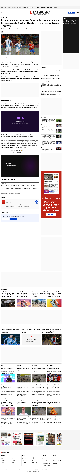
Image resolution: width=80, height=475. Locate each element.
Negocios (14, 7)
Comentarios (9, 57)
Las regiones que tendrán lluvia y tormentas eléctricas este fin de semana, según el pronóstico (38, 393)
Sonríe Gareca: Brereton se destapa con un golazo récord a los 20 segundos (18, 185)
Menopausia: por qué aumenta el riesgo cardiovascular (54, 423)
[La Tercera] (6, 445)
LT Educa (55, 7)
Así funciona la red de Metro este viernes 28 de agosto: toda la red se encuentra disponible (51, 331)
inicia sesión (6, 219)
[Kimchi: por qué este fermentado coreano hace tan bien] (54, 411)
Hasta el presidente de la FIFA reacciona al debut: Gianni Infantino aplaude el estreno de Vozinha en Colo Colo (48, 131)
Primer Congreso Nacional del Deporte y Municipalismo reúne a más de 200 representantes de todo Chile (54, 393)
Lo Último (37, 7)
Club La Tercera (43, 7)
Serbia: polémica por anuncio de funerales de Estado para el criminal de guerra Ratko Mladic (38, 418)
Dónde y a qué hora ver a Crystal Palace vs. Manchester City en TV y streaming (10, 331)
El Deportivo (24, 7)
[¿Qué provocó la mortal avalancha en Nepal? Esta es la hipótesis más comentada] (39, 303)
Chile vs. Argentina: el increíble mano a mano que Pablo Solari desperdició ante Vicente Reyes (19, 189)
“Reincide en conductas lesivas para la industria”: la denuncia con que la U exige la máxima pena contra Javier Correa (48, 125)
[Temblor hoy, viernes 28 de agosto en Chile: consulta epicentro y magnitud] (31, 339)
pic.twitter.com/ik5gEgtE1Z (16, 152)
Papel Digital (49, 7)
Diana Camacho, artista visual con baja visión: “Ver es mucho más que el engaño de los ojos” (54, 418)
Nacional (9, 7)
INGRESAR (77, 12)
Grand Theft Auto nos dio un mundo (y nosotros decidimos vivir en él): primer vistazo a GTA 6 (24, 294)
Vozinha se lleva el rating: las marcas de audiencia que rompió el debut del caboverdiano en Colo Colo (48, 120)
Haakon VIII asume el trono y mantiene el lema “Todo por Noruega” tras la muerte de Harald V (50, 75)
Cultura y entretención (22, 399)
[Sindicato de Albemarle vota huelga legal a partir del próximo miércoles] (24, 378)
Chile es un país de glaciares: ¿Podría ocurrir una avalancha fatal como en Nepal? (38, 369)
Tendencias (34, 365)
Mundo (28, 7)
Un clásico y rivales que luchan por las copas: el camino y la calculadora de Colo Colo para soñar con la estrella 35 (48, 148)
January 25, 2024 (26, 153)
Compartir (3, 57)
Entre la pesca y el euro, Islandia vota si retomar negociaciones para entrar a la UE (38, 424)
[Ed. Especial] (39, 445)
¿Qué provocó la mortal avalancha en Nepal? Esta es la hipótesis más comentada (39, 294)
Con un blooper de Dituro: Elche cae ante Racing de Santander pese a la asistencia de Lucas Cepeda (54, 386)
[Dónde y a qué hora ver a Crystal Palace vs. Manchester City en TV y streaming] (10, 339)
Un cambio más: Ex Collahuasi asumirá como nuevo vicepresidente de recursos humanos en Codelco (23, 393)
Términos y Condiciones (14, 207)
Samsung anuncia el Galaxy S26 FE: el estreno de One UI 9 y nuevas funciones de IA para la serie (54, 295)
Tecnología (19, 7)
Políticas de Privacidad (22, 207)
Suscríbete (14, 219)
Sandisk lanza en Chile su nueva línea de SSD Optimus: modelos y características (8, 418)
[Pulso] (17, 445)
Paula (48, 399)
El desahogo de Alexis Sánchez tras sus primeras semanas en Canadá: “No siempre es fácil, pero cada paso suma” (48, 143)
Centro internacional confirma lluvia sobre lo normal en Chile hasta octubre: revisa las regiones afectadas (7, 295)
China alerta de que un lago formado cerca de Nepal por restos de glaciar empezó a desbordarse (51, 91)
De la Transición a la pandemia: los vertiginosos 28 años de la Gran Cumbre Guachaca (24, 418)
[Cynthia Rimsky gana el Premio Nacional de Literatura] (24, 411)
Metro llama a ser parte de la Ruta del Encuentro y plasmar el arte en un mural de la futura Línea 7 (8, 393)
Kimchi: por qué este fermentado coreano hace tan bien (53, 402)
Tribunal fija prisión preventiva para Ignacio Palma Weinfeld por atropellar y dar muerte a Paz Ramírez (51, 85)
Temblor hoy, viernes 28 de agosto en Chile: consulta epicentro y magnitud (31, 331)
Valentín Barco (17, 193)
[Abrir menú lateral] (2, 12)
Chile (2, 365)
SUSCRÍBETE (51, 214)
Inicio (2, 7)
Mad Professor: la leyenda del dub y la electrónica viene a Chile (23, 423)
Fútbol (6, 193)
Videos (32, 7)
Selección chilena (11, 193)
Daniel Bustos (8, 32)
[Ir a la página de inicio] (40, 12)
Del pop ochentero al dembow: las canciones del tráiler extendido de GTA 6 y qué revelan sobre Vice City (39, 386)
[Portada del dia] (51, 193)
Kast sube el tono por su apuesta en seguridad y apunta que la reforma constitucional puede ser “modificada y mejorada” (50, 80)
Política (5, 7)
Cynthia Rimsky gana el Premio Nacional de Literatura (23, 402)
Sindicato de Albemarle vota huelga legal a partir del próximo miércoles (51, 95)
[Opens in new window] (28, 445)
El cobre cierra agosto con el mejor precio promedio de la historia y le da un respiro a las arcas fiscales (23, 386)
